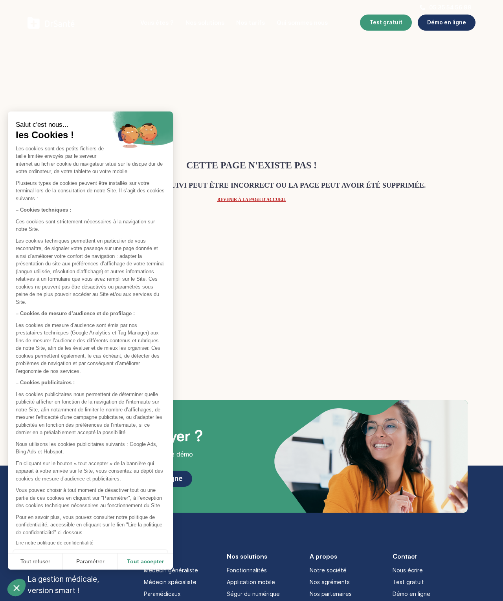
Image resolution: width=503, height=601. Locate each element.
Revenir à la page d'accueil (251, 199)
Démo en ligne (411, 593)
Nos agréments (330, 582)
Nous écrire (408, 570)
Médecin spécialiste (170, 582)
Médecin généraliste (171, 570)
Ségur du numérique (253, 593)
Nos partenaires (331, 593)
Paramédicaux (162, 593)
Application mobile (251, 582)
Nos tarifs (250, 22)
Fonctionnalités (247, 570)
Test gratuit (408, 582)
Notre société (328, 570)
